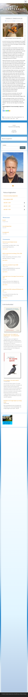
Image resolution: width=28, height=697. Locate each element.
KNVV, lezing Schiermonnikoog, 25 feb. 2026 (12, 253)
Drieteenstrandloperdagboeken (11, 195)
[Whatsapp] (6, 110)
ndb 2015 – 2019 (7, 206)
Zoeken (4, 145)
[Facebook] (3, 110)
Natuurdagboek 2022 (8, 117)
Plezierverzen (6, 217)
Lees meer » (5, 248)
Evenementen (6, 239)
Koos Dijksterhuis (19, 20)
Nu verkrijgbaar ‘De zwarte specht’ (11, 380)
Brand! (4, 220)
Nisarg (24, 694)
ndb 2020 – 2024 (7, 209)
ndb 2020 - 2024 (14, 118)
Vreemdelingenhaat (7, 226)
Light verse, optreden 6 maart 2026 (10, 264)
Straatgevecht (6, 232)
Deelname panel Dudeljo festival (10, 242)
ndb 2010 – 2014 (7, 202)
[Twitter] (5, 110)
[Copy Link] (9, 110)
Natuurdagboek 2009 (8, 199)
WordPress (16, 694)
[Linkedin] (8, 110)
